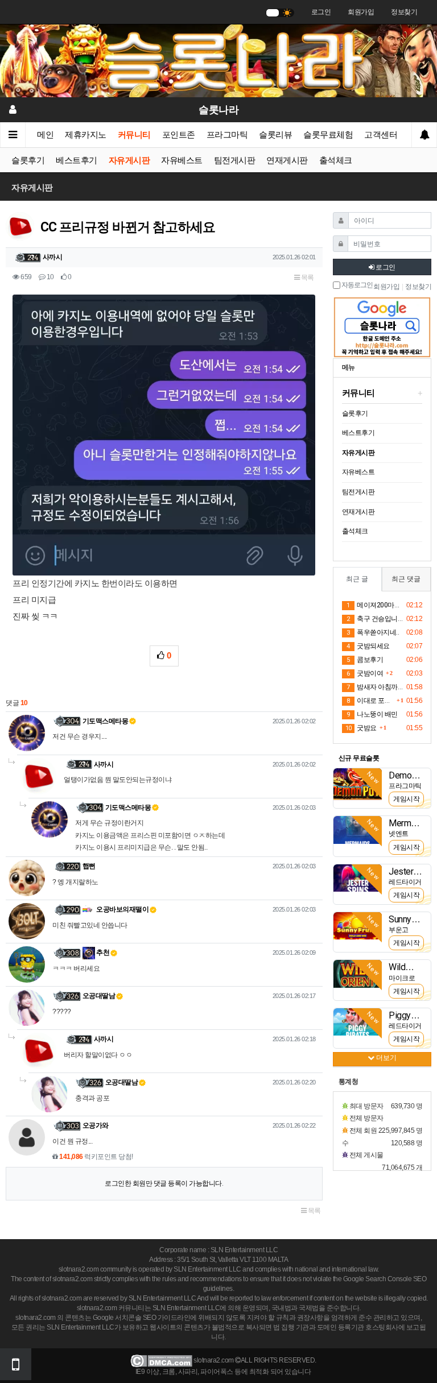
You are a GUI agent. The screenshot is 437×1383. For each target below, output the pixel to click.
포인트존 (178, 135)
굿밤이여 (365, 673)
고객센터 (380, 135)
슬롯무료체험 (328, 135)
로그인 (321, 12)
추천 (102, 952)
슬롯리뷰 (275, 135)
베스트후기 (76, 160)
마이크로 (402, 978)
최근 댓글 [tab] (405, 579)
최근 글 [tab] (357, 579)
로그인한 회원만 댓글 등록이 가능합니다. (164, 1183)
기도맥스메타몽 (106, 721)
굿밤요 (361, 728)
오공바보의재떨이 (122, 909)
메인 (45, 135)
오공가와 (96, 1125)
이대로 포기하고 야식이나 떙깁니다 (370, 701)
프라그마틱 (227, 135)
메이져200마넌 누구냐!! (375, 605)
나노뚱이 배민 (372, 714)
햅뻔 (89, 866)
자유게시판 (129, 160)
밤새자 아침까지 (375, 687)
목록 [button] (306, 277)
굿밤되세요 (368, 646)
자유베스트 (182, 160)
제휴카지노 (85, 135)
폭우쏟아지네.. (373, 632)
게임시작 (406, 799)
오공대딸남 (99, 996)
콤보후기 (365, 660)
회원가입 (361, 12)
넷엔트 (399, 834)
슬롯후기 (27, 160)
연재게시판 (287, 160)
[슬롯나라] (218, 60)
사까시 (53, 257)
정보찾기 (404, 12)
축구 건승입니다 (375, 619)
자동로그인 (356, 285)
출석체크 (335, 160)
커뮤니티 (134, 135)
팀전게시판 (234, 160)
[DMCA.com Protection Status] (161, 1360)
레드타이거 (405, 882)
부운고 (399, 930)
